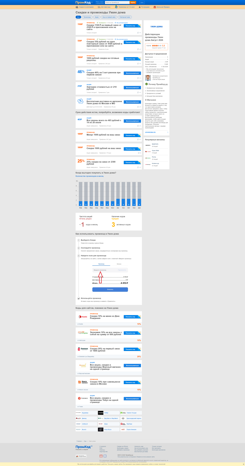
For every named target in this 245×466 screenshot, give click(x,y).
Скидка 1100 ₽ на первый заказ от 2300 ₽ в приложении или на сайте (104, 27)
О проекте (103, 446)
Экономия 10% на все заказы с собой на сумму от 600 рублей (106, 333)
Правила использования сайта (146, 457)
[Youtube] (101, 456)
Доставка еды (105, 7)
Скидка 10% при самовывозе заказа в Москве (105, 383)
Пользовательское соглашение (127, 457)
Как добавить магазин (141, 450)
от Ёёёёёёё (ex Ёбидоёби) (86, 356)
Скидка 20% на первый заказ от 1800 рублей (105, 349)
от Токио (80, 406)
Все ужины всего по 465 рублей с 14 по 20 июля (104, 121)
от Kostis (80, 324)
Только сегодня (157, 446)
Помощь (102, 450)
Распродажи (145, 7)
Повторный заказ (125, 17)
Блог (142, 2)
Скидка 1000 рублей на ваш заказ (104, 148)
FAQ (101, 448)
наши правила (137, 464)
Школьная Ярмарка (163, 7)
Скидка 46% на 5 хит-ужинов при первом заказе (104, 73)
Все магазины (156, 448)
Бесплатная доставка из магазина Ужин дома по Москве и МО (104, 102)
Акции (97, 17)
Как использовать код (141, 448)
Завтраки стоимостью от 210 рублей (102, 88)
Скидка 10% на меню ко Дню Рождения (105, 317)
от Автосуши (81, 340)
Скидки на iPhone (122, 446)
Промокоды (87, 17)
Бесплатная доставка (141, 451)
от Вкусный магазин (84, 373)
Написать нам (138, 446)
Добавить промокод (123, 450)
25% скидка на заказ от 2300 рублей (101, 163)
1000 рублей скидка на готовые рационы (103, 59)
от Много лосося (83, 389)
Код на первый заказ (109, 17)
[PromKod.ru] (84, 2)
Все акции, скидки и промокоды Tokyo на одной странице (104, 400)
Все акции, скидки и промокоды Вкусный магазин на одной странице (105, 367)
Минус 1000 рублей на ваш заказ (103, 135)
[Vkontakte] (105, 456)
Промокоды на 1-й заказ (127, 7)
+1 (140, 33)
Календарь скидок (122, 448)
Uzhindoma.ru (150, 132)
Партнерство (104, 451)
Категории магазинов (158, 450)
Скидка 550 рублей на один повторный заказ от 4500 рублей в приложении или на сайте (104, 43)
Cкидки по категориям (86, 7)
